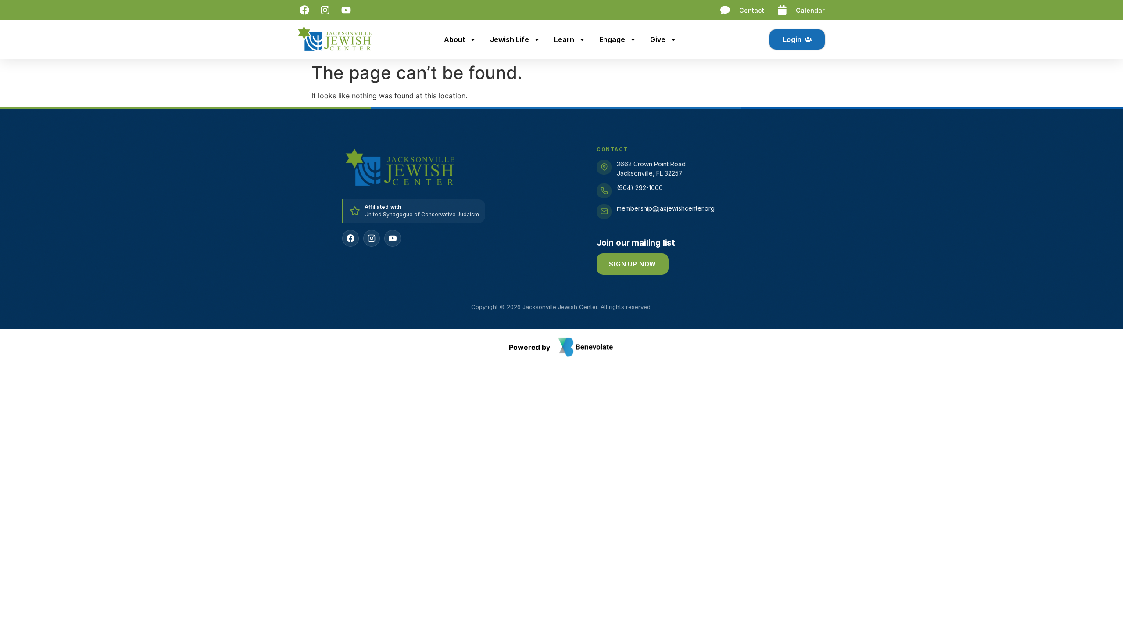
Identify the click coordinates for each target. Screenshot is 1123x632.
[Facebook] (350, 238)
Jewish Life (509, 39)
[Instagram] (371, 238)
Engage (612, 39)
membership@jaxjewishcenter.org (666, 208)
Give (657, 39)
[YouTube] (392, 238)
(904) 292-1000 (640, 187)
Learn (564, 39)
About (454, 39)
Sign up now (632, 264)
